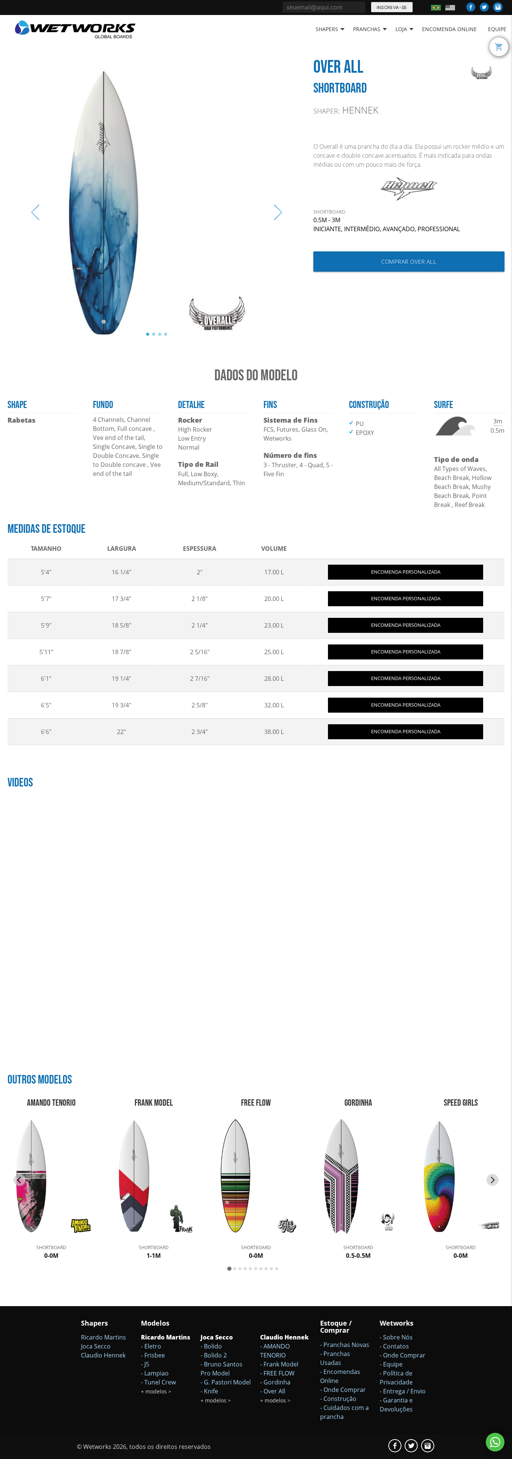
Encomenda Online (449, 29)
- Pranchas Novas (344, 1345)
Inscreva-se (391, 7)
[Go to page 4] (245, 1268)
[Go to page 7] (260, 1268)
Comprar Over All (408, 261)
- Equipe (391, 1364)
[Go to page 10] (276, 1268)
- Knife (209, 1391)
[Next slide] (493, 1180)
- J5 (145, 1364)
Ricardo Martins (103, 1337)
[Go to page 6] (255, 1268)
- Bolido (211, 1346)
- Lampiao (155, 1373)
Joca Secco (96, 1346)
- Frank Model (279, 1364)
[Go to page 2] (234, 1268)
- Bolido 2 (214, 1355)
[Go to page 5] (250, 1268)
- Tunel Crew (158, 1382)
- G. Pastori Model (226, 1382)
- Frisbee (153, 1355)
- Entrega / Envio (403, 1391)
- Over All (272, 1391)
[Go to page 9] (271, 1268)
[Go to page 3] (239, 1268)
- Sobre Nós (396, 1337)
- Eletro (151, 1346)
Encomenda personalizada (405, 571)
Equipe (497, 29)
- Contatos (394, 1346)
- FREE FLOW (277, 1373)
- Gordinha (275, 1382)
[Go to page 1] (229, 1268)
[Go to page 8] (266, 1268)
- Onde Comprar (343, 1390)
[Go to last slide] (19, 1180)
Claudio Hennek (103, 1355)
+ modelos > (156, 1391)
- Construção (338, 1399)
